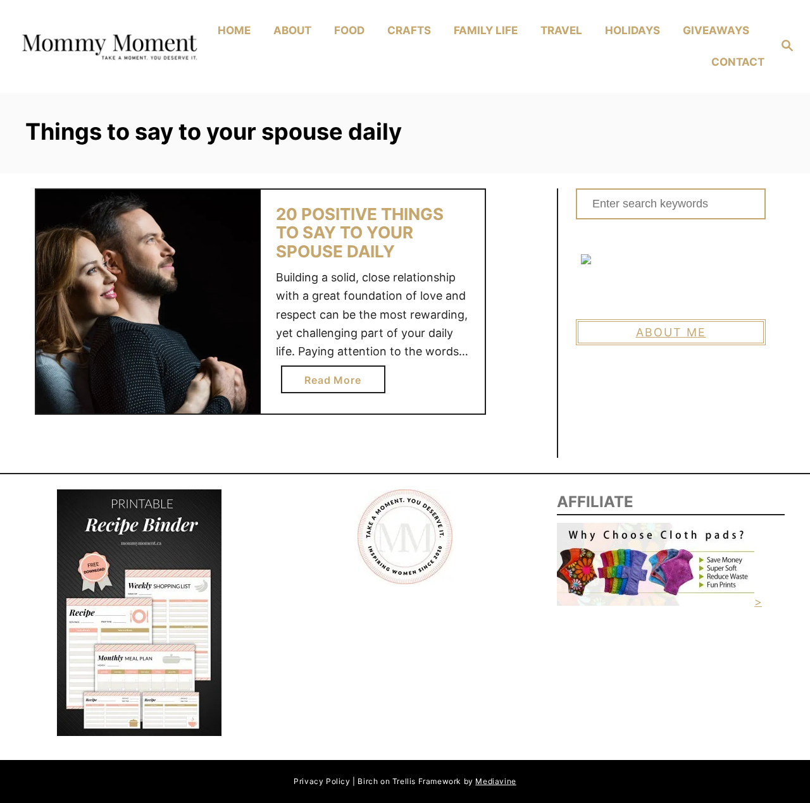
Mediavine (495, 781)
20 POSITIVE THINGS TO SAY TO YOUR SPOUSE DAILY (360, 232)
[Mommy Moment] (108, 47)
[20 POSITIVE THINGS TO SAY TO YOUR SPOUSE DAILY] (148, 302)
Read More (336, 383)
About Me (671, 332)
